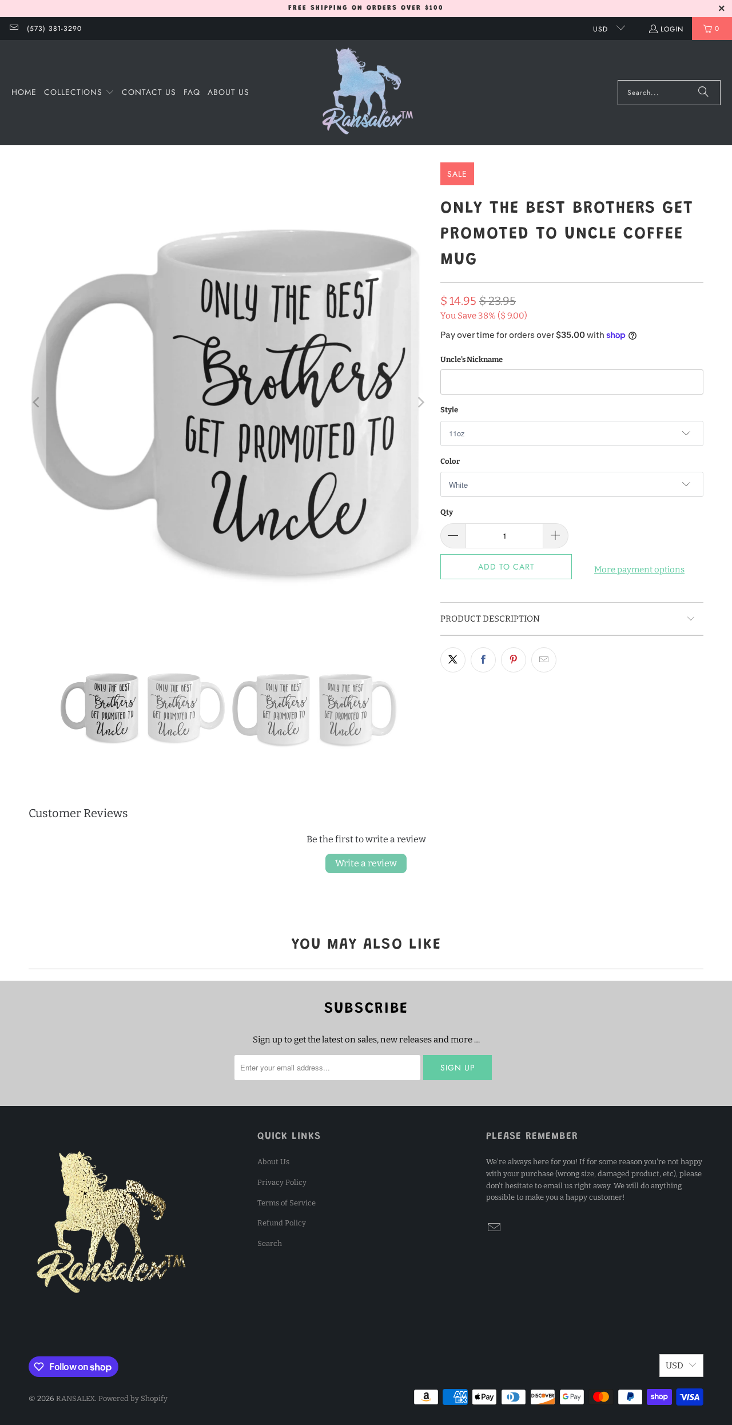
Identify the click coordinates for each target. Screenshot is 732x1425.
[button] (79, 92)
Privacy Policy (282, 1182)
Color (450, 461)
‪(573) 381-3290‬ (54, 28)
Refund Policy (281, 1223)
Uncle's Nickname (471, 359)
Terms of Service (286, 1203)
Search (269, 1243)
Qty (446, 512)
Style (449, 409)
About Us (273, 1161)
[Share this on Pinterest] (513, 659)
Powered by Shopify (133, 1398)
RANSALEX (75, 1398)
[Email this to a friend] (543, 659)
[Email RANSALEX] (13, 28)
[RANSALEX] (367, 93)
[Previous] (37, 402)
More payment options (639, 569)
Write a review (366, 863)
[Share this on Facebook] (483, 659)
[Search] (703, 92)
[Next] (420, 402)
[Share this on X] (453, 659)
